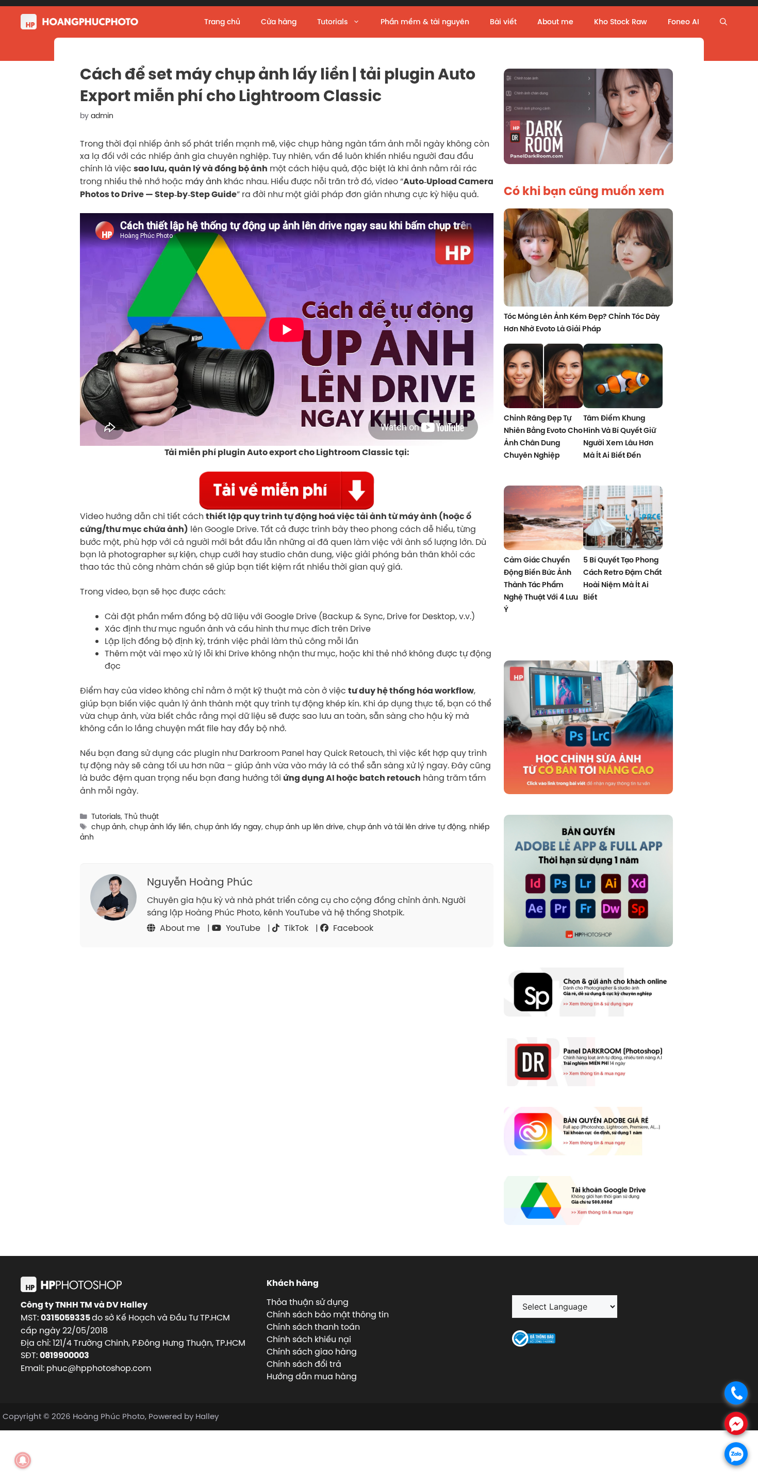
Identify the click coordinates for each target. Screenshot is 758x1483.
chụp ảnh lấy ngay (227, 826)
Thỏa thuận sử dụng (308, 1302)
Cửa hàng (278, 22)
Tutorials (332, 22)
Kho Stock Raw (620, 22)
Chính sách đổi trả (304, 1363)
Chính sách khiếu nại (309, 1339)
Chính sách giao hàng (312, 1351)
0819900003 (64, 1355)
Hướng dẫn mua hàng (312, 1376)
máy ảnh (203, 181)
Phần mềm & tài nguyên (425, 22)
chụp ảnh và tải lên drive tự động (406, 826)
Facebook (352, 927)
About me (555, 22)
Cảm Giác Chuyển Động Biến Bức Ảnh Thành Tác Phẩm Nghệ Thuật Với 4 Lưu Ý (541, 585)
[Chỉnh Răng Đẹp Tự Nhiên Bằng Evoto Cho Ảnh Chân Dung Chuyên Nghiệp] (543, 377)
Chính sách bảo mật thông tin (328, 1314)
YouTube (242, 927)
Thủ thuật (141, 816)
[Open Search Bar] (723, 21)
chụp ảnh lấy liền (160, 826)
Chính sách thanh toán (313, 1326)
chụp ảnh (108, 826)
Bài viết (503, 22)
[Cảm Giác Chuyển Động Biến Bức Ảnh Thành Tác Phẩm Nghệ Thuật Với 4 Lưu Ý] (543, 519)
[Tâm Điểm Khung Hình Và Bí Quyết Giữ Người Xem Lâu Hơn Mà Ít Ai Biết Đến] (623, 377)
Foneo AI (683, 22)
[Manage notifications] (22, 1460)
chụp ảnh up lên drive (304, 826)
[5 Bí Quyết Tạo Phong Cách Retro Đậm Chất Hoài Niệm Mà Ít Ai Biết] (623, 519)
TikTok (295, 927)
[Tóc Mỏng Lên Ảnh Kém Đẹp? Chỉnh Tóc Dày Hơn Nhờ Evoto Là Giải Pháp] (588, 259)
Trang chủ (222, 22)
